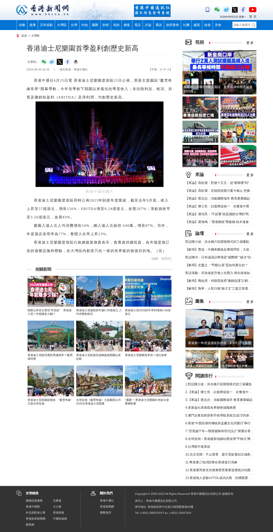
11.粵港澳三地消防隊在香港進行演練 (211, 462)
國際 (95, 25)
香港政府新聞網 (35, 518)
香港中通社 (107, 500)
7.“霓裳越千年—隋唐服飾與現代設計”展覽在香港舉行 (222, 431)
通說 (158, 25)
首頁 (24, 35)
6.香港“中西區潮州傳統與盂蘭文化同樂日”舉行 (218, 423)
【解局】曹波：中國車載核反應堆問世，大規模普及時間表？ (228, 249)
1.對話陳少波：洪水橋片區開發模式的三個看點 (218, 384)
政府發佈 (172, 25)
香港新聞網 (107, 506)
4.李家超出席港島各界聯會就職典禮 (210, 407)
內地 (84, 25)
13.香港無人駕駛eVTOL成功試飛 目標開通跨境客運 (223, 478)
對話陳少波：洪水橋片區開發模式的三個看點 (217, 241)
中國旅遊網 (60, 518)
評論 (148, 25)
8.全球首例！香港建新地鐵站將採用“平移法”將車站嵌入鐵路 (227, 439)
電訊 (137, 25)
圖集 (127, 25)
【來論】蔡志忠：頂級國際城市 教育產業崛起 (217, 198)
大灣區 (62, 25)
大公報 (57, 506)
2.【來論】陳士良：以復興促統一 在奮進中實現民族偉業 (226, 392)
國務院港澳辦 (34, 500)
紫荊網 (30, 524)
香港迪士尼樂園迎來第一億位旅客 (146, 355)
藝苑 (197, 25)
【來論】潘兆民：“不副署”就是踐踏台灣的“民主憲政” (222, 214)
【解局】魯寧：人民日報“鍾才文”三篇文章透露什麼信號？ (226, 288)
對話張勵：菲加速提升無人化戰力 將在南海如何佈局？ (224, 273)
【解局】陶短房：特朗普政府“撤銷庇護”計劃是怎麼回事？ (226, 280)
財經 (106, 25)
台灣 (74, 25)
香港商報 (58, 512)
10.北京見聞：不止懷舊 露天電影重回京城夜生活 (221, 454)
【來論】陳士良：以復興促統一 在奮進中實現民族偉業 (225, 206)
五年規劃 (46, 25)
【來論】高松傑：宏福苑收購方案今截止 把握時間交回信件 (227, 190)
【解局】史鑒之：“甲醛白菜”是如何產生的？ (216, 265)
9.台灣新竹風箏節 (197, 446)
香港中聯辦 (33, 506)
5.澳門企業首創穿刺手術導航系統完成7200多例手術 (222, 415)
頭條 (22, 25)
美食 (218, 25)
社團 (186, 25)
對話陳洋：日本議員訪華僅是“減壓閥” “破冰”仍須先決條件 (226, 257)
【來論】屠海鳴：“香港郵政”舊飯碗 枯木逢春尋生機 (221, 222)
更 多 (250, 42)
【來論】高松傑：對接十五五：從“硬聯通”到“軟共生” (222, 183)
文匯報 (57, 500)
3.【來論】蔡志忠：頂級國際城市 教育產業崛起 (219, 400)
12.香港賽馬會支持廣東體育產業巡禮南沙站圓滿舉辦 (222, 470)
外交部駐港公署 (35, 512)
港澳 (32, 25)
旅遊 (207, 25)
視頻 (116, 25)
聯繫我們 (105, 512)
